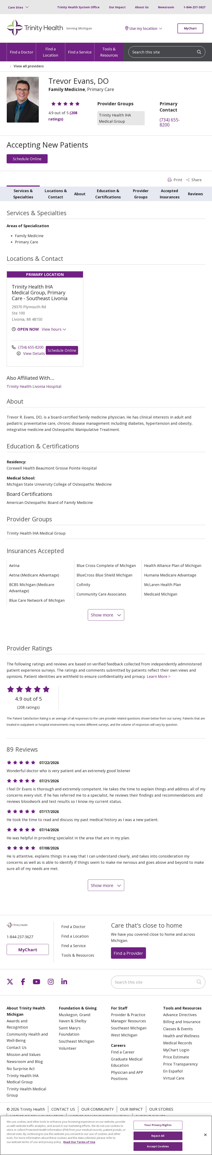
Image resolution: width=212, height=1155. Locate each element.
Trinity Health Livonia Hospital (34, 386)
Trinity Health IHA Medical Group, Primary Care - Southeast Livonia (39, 292)
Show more (102, 615)
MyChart (190, 28)
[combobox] (166, 52)
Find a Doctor (21, 52)
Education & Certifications (108, 193)
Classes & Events (178, 1028)
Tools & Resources (109, 52)
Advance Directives (180, 1014)
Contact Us (16, 1047)
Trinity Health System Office (78, 7)
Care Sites (15, 7)
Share (196, 179)
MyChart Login (176, 1049)
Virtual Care (173, 1078)
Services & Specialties (23, 193)
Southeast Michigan (76, 1041)
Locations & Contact (56, 193)
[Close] (205, 1134)
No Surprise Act (21, 1068)
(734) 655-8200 (170, 122)
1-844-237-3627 (194, 7)
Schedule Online (27, 158)
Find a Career (123, 1051)
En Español (173, 1071)
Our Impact (117, 7)
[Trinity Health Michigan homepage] (35, 28)
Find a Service (80, 52)
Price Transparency (180, 1064)
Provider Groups (141, 193)
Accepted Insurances (169, 193)
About (80, 193)
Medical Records (177, 1042)
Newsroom (166, 7)
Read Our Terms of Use (79, 1142)
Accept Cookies (158, 1146)
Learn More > (158, 676)
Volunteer (67, 1048)
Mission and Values (24, 1054)
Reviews (195, 193)
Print (177, 179)
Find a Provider (128, 953)
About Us (142, 7)
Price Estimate (176, 1056)
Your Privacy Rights (157, 1125)
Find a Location (50, 52)
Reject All (157, 1136)
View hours (52, 329)
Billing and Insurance (181, 1021)
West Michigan (124, 1034)
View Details (33, 353)
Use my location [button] (143, 28)
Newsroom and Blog (25, 1061)
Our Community (97, 1109)
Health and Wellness (181, 1035)
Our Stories (161, 1109)
